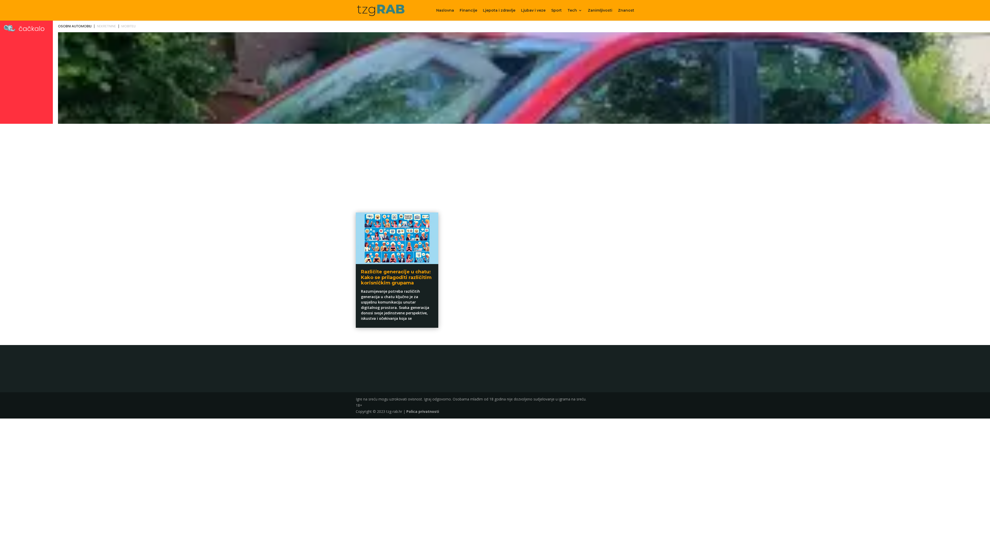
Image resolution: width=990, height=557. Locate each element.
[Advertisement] (495, 164)
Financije (468, 11)
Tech (572, 11)
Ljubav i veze (533, 11)
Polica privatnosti (422, 411)
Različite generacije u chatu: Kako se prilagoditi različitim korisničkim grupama (396, 277)
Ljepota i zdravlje (499, 11)
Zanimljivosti (600, 11)
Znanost (626, 11)
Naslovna (445, 11)
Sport (556, 11)
